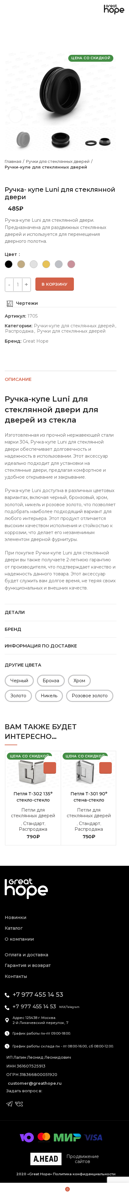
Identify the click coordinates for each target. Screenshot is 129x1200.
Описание (18, 379)
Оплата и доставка (26, 955)
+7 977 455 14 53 (38, 994)
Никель (49, 696)
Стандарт (33, 823)
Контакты (16, 976)
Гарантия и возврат (28, 965)
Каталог (14, 928)
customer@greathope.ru (35, 1083)
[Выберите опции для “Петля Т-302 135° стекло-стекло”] (50, 768)
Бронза (51, 680)
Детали (15, 612)
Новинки (15, 917)
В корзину (55, 284)
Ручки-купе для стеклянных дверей (46, 166)
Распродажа (19, 331)
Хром (79, 680)
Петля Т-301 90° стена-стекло (88, 797)
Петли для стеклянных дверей (33, 812)
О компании (19, 939)
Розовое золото (90, 696)
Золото (18, 696)
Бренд (13, 629)
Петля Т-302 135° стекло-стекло (33, 797)
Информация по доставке (41, 646)
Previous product (8, 176)
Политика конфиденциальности (84, 1174)
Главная (13, 161)
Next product (20, 176)
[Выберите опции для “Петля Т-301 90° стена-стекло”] (105, 768)
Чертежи (27, 303)
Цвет (11, 254)
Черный (19, 680)
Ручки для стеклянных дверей (58, 161)
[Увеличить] (15, 116)
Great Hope (36, 341)
